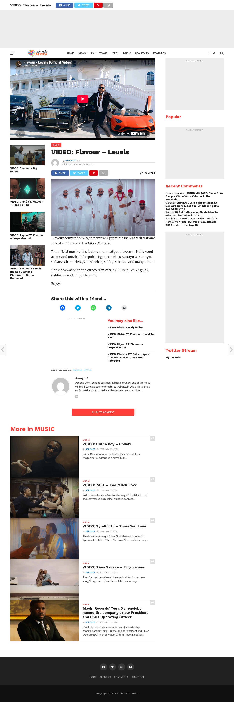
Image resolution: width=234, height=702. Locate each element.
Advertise (138, 677)
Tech (115, 53)
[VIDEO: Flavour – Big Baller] (27, 164)
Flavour (77, 370)
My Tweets (173, 357)
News (82, 53)
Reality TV (142, 53)
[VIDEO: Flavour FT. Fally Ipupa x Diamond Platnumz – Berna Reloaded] (27, 264)
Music (127, 53)
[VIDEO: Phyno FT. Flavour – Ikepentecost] (27, 231)
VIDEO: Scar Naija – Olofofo (199, 218)
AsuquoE (70, 160)
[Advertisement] (117, 24)
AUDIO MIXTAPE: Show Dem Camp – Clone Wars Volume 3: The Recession (194, 196)
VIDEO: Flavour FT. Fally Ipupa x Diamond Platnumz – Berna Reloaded (26, 273)
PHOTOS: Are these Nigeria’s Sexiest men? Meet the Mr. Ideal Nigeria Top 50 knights (192, 206)
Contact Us (121, 677)
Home (70, 53)
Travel (103, 53)
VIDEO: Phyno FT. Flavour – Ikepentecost (26, 237)
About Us (105, 677)
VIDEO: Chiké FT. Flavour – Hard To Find (26, 203)
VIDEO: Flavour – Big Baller (23, 170)
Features (159, 53)
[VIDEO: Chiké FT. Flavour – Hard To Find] (27, 197)
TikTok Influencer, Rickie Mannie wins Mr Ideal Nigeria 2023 (191, 214)
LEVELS (87, 370)
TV (92, 53)
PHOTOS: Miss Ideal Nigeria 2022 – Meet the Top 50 (190, 223)
